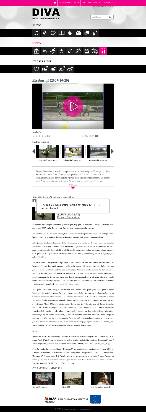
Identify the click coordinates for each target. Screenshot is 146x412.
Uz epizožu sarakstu (68, 217)
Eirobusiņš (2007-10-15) (48, 160)
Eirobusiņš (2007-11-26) (98, 160)
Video (36, 43)
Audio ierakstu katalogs (69, 3)
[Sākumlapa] (55, 3)
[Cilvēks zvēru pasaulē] (102, 378)
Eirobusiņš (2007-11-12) (73, 160)
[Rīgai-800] (73, 378)
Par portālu (109, 3)
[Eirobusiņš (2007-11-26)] (98, 151)
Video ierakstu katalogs (91, 3)
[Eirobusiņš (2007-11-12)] (73, 151)
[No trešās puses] (43, 378)
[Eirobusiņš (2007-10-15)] (47, 151)
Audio (36, 25)
